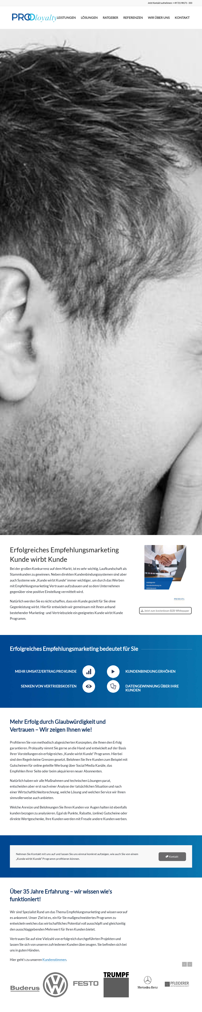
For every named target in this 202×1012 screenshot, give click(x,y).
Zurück (184, 964)
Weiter (189, 964)
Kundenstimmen (54, 960)
